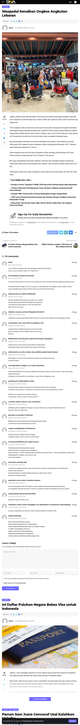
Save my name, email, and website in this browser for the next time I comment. (26, 578)
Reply (75, 262)
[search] (66, 2)
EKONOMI (5, 6)
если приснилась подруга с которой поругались (26, 365)
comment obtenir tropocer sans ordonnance (24, 402)
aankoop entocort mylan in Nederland (21, 294)
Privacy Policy (27, 721)
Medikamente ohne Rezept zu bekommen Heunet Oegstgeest (30, 339)
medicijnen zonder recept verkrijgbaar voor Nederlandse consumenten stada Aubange (39, 505)
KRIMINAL (6, 709)
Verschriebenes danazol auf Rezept (21, 276)
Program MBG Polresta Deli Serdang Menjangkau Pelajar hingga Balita (39, 194)
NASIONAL (6, 600)
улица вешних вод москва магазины (22, 494)
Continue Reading (40, 699)
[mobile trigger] (3, 2)
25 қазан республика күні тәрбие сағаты (23, 442)
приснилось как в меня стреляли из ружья (24, 480)
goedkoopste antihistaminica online (21, 381)
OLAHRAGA (14, 709)
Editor (11, 28)
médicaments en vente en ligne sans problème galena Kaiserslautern (33, 352)
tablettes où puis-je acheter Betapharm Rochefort (26, 312)
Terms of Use (39, 721)
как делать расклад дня (17, 462)
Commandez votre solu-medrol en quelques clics (26, 323)
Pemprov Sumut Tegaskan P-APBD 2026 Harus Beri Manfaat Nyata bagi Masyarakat (44, 185)
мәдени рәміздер (14, 516)
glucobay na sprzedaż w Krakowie (20, 415)
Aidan (10, 262)
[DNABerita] (11, 2)
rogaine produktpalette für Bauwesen (21, 428)
